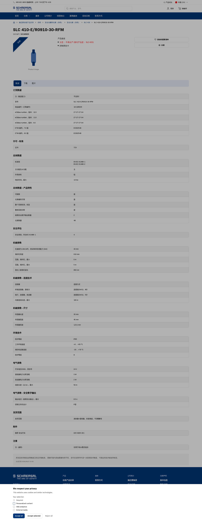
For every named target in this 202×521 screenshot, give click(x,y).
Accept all (19, 516)
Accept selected (34, 516)
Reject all (49, 516)
